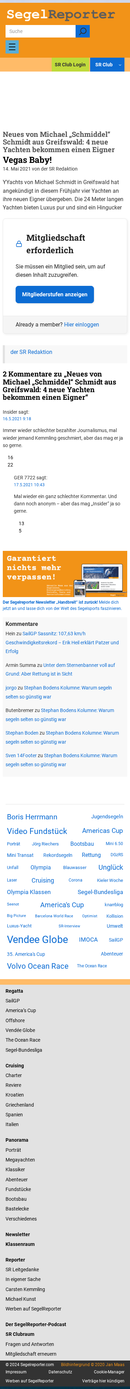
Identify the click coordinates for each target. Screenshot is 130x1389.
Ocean (21, 1040)
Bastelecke (17, 1209)
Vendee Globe (37, 939)
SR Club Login (70, 64)
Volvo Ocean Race (38, 965)
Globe (28, 1030)
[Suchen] (83, 31)
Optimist (89, 916)
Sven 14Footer (21, 755)
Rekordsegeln (57, 855)
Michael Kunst (21, 1299)
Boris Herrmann (32, 816)
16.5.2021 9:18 (17, 418)
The (10, 1040)
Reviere (13, 1085)
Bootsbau (82, 844)
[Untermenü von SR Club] (120, 64)
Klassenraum (20, 1244)
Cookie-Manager (109, 1372)
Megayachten (20, 1160)
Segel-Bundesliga (100, 891)
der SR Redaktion (31, 352)
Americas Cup (102, 831)
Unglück (110, 867)
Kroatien (15, 1095)
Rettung (91, 855)
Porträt (13, 843)
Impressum (16, 1372)
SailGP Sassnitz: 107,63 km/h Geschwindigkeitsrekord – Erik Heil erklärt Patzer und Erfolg (62, 642)
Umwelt (115, 926)
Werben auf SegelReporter (33, 1309)
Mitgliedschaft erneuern (31, 1354)
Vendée (13, 1030)
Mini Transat (20, 855)
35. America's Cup (26, 954)
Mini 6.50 (114, 843)
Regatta (14, 991)
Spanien (14, 1114)
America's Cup (62, 905)
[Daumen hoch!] (5, 457)
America (14, 1010)
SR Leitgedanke (22, 1269)
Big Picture (16, 915)
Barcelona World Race (54, 916)
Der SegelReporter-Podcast (36, 1324)
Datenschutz (60, 1372)
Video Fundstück (37, 831)
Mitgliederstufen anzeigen (54, 294)
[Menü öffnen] (12, 46)
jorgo (11, 688)
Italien (12, 1124)
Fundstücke (18, 1189)
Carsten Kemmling (25, 1289)
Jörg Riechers (45, 843)
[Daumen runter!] (5, 465)
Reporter (15, 1260)
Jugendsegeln (107, 816)
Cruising (43, 880)
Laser (12, 880)
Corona (76, 880)
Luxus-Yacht (19, 925)
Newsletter (18, 1234)
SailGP (116, 940)
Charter (14, 1075)
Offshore (15, 1020)
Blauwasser (74, 867)
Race (34, 1040)
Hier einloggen (81, 324)
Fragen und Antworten (30, 1344)
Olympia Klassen (29, 891)
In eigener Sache (23, 1279)
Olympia (41, 867)
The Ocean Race (92, 966)
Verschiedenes (21, 1219)
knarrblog (114, 904)
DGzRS (117, 854)
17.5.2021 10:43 (29, 484)
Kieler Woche (110, 880)
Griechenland (20, 1105)
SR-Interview (69, 926)
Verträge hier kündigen (103, 1381)
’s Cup (29, 1010)
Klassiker (15, 1169)
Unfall (12, 867)
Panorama (17, 1140)
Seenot (13, 904)
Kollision (114, 916)
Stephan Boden (22, 733)
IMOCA (88, 939)
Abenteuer (112, 954)
